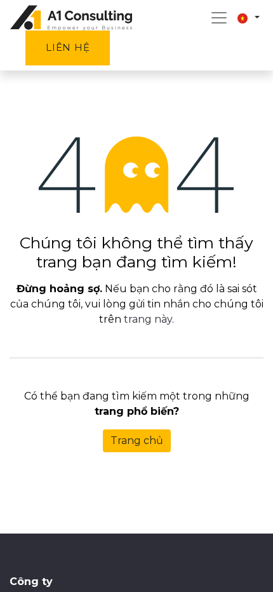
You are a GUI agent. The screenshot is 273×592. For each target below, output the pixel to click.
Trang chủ (136, 440)
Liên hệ (68, 47)
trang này (148, 319)
